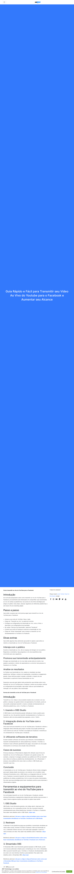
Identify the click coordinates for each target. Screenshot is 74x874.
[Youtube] (65, 599)
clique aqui (32, 812)
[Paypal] (59, 599)
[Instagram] (53, 599)
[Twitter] (62, 599)
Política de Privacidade (41, 872)
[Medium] (56, 599)
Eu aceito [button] (69, 871)
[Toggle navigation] (4, 2)
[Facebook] (51, 599)
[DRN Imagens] (38, 2)
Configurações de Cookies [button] (58, 871)
